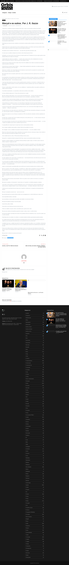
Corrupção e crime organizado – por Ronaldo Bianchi (62, 42)
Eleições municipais (10, 237)
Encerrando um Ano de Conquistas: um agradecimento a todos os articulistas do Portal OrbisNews (62, 23)
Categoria (4, 12)
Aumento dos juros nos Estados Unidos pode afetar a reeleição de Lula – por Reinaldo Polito (61, 326)
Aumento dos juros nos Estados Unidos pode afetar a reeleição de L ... (20, 289)
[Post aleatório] (64, 12)
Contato (14, 12)
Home (3, 18)
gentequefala (5, 25)
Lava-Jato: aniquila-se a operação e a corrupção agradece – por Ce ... (7, 289)
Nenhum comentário (12, 25)
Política (6, 18)
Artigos (9, 12)
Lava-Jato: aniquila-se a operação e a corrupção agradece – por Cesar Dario (60, 319)
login (10, 301)
